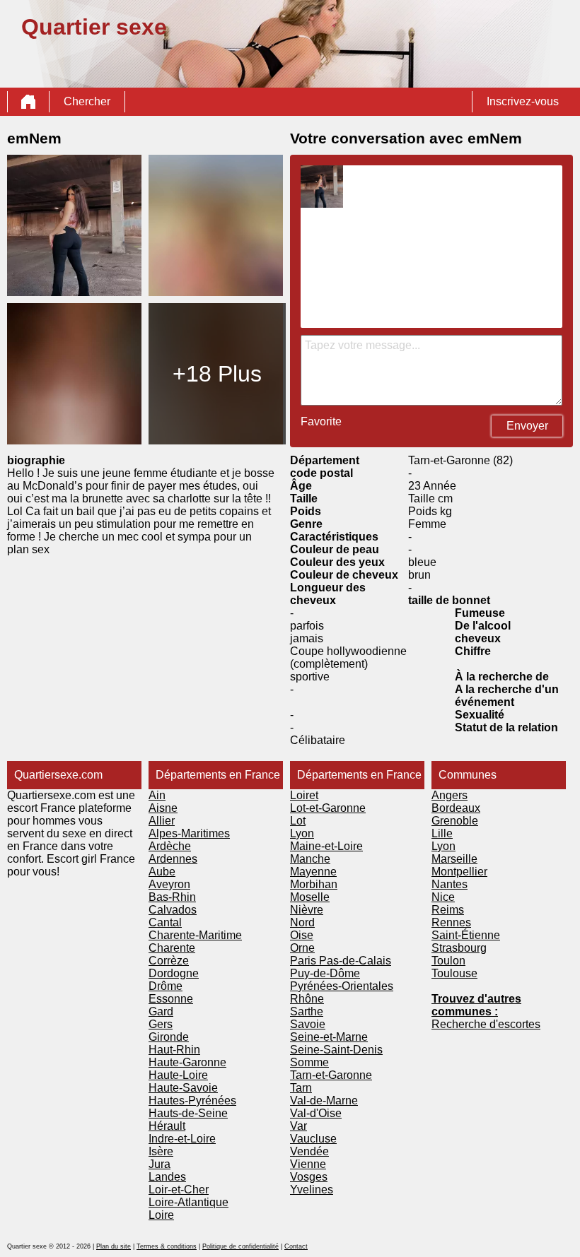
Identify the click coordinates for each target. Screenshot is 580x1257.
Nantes (449, 884)
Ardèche (170, 846)
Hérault (167, 1126)
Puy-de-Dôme (325, 973)
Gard (161, 1011)
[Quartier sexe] (28, 101)
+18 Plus (217, 373)
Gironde (169, 1037)
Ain (157, 795)
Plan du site (113, 1246)
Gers (161, 1024)
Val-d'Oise (316, 1113)
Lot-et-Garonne (328, 808)
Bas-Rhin (172, 897)
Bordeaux (455, 808)
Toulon (448, 961)
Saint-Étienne (465, 935)
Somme (309, 1062)
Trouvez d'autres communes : (476, 1005)
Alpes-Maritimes (189, 833)
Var (298, 1126)
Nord (302, 922)
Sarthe (306, 1011)
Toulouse (454, 973)
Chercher (87, 101)
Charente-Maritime (195, 935)
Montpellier (459, 872)
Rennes (451, 922)
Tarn (301, 1088)
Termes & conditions (167, 1246)
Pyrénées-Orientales (341, 986)
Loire (161, 1215)
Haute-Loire (178, 1075)
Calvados (173, 910)
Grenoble (454, 821)
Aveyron (169, 884)
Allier (162, 821)
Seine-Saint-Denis (336, 1050)
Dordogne (174, 973)
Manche (310, 859)
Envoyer (527, 426)
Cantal (165, 922)
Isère (161, 1151)
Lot (298, 821)
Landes (167, 1177)
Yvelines (311, 1190)
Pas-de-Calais (355, 961)
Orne (302, 948)
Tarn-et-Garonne (331, 1075)
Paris (304, 961)
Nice (443, 897)
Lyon (302, 833)
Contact (296, 1246)
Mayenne (313, 872)
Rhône (307, 999)
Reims (447, 910)
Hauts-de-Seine (188, 1113)
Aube (162, 872)
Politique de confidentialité (240, 1246)
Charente (172, 948)
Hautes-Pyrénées (192, 1100)
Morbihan (313, 884)
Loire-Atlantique (188, 1202)
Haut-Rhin (174, 1050)
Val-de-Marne (324, 1100)
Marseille (454, 859)
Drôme (165, 986)
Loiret (304, 795)
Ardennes (173, 859)
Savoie (307, 1024)
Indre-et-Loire (182, 1139)
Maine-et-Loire (326, 846)
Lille (442, 833)
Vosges (308, 1177)
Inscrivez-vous (523, 101)
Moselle (310, 897)
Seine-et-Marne (329, 1037)
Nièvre (306, 910)
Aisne (163, 808)
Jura (159, 1164)
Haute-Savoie (183, 1088)
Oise (301, 935)
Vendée (309, 1151)
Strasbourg (459, 948)
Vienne (308, 1164)
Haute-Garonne (187, 1062)
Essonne (171, 999)
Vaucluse (313, 1139)
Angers (449, 795)
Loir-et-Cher (179, 1190)
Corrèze (169, 961)
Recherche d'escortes (485, 1024)
